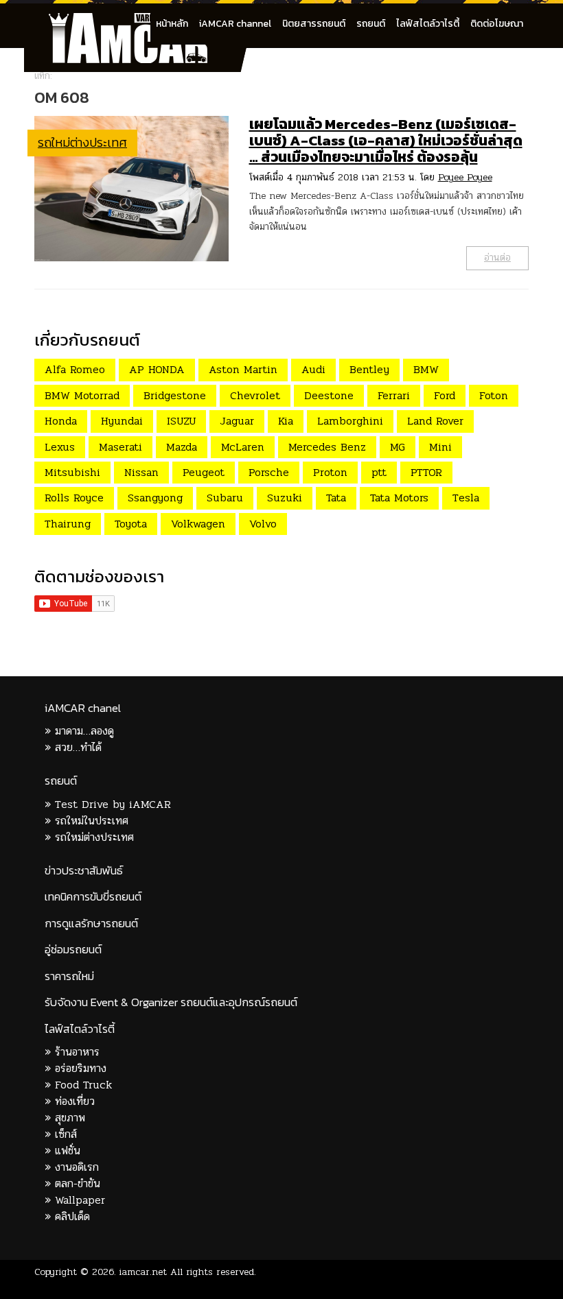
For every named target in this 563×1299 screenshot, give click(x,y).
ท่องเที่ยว (75, 1101)
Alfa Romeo (75, 369)
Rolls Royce (74, 497)
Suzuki (284, 497)
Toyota (131, 523)
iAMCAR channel (235, 23)
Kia (285, 420)
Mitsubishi (72, 472)
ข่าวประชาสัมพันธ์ (84, 870)
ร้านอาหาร (77, 1051)
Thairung (68, 523)
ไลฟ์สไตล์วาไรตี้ (427, 23)
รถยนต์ (370, 23)
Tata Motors (399, 497)
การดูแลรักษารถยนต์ (91, 923)
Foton (493, 395)
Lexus (60, 446)
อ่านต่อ (497, 257)
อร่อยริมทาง (80, 1068)
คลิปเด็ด (72, 1216)
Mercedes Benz (327, 446)
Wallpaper (80, 1199)
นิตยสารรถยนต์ (313, 23)
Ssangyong (155, 497)
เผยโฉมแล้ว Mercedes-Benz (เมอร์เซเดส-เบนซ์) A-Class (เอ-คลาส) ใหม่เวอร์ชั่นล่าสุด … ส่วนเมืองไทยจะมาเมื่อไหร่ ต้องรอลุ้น (385, 140)
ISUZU (181, 420)
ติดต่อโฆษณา (496, 23)
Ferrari (394, 395)
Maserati (120, 446)
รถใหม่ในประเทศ (91, 820)
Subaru (225, 497)
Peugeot (204, 472)
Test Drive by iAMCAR (113, 804)
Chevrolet (255, 395)
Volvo (263, 523)
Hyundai (122, 420)
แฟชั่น (67, 1150)
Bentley (369, 369)
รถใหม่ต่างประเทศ (82, 142)
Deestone (329, 395)
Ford (444, 395)
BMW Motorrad (82, 395)
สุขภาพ (70, 1117)
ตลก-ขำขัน (77, 1183)
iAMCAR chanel (83, 708)
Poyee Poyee (465, 177)
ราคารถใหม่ (69, 976)
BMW (426, 369)
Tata (336, 497)
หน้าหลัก (172, 23)
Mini (440, 446)
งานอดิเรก (77, 1167)
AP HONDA (157, 369)
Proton (330, 472)
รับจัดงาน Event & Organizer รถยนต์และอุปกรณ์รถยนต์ (171, 1002)
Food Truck (83, 1084)
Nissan (141, 472)
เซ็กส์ (66, 1134)
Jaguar (237, 420)
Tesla (465, 497)
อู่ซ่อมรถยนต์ (73, 949)
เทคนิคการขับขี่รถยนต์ (93, 896)
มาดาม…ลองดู (84, 730)
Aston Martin (243, 369)
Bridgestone (174, 395)
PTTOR (426, 472)
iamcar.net (143, 1272)
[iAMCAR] (140, 20)
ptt (379, 472)
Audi (313, 369)
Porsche (269, 472)
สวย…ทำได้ (78, 747)
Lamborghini (350, 420)
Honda (61, 420)
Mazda (181, 446)
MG (397, 446)
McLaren (242, 446)
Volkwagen (198, 523)
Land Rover (435, 420)
